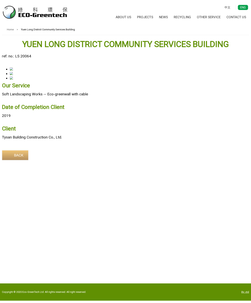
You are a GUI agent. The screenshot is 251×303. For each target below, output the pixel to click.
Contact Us (236, 17)
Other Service (209, 17)
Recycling (182, 17)
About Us (123, 17)
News (163, 17)
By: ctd (245, 291)
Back (18, 155)
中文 (227, 7)
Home (10, 29)
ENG (243, 7)
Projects (145, 17)
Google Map (125, 253)
